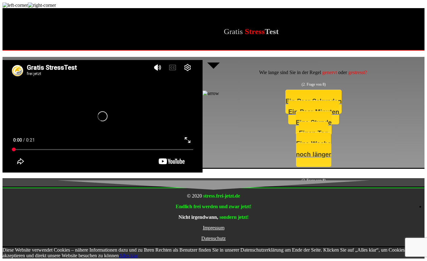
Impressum (213, 227)
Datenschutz (213, 238)
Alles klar (128, 255)
